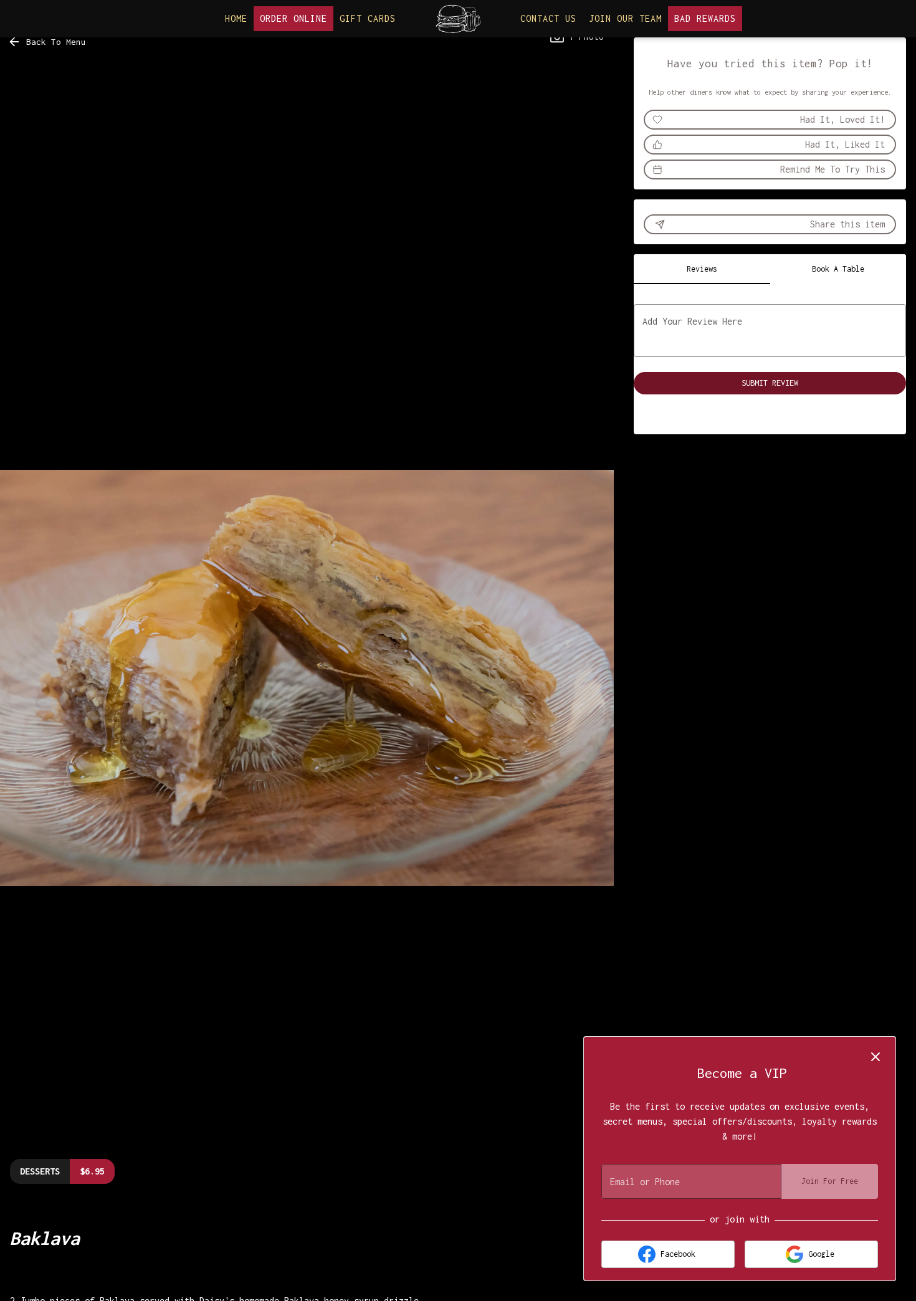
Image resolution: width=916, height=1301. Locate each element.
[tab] (702, 269)
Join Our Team (625, 18)
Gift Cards (368, 18)
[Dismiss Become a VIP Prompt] (875, 1057)
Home (236, 18)
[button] (48, 41)
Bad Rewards (705, 18)
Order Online (293, 18)
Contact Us (548, 18)
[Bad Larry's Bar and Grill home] (458, 18)
